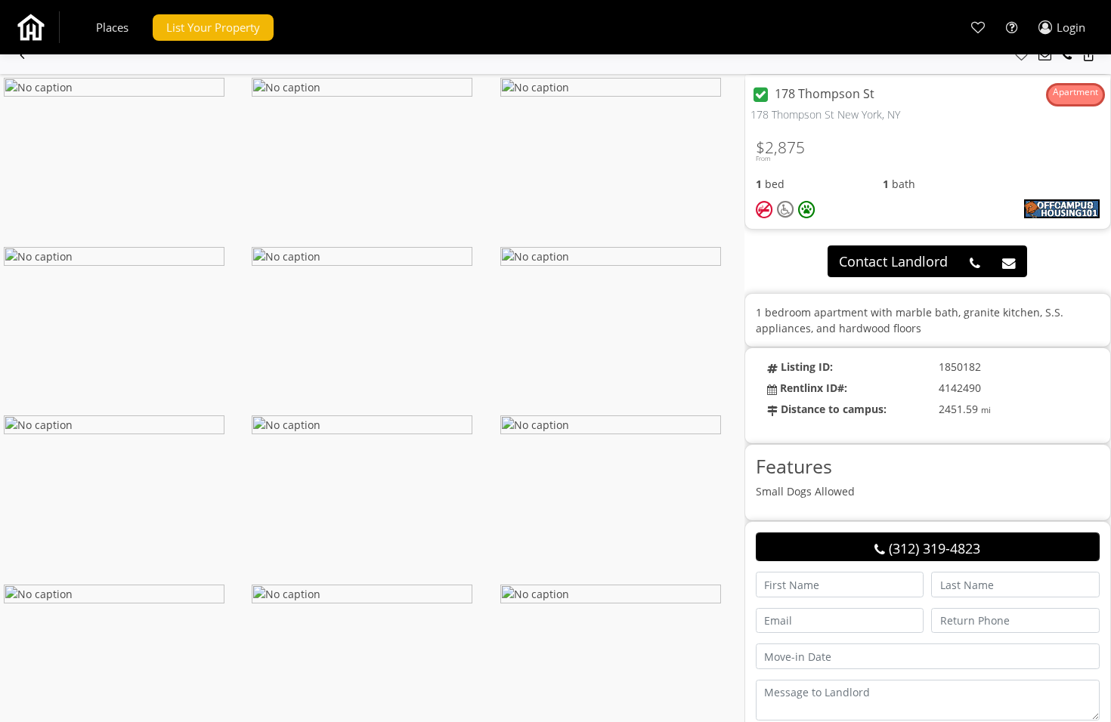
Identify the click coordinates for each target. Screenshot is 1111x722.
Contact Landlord (893, 261)
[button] (112, 27)
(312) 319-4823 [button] (932, 548)
